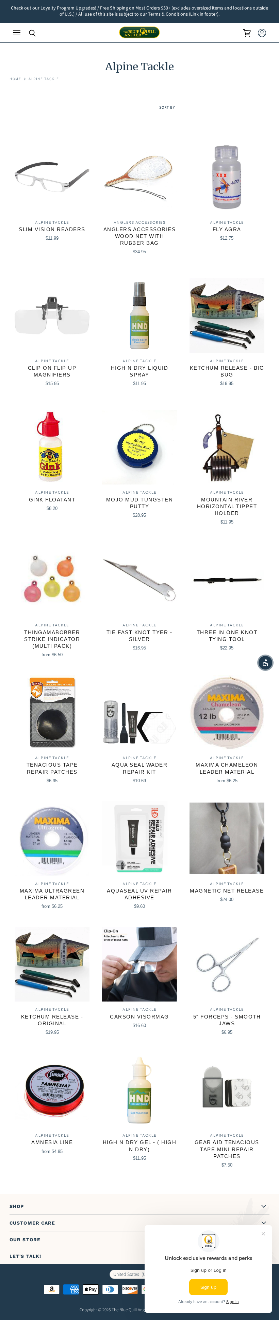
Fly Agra (227, 229)
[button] (265, 663)
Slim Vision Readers (52, 229)
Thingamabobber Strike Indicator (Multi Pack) (52, 639)
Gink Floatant (52, 499)
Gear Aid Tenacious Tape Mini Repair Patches (227, 1149)
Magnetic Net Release (227, 891)
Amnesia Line (52, 1142)
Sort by (167, 108)
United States (134, 1274)
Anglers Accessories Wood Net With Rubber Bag (139, 236)
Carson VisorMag (139, 1017)
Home (15, 79)
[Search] (27, 33)
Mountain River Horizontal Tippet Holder (227, 506)
